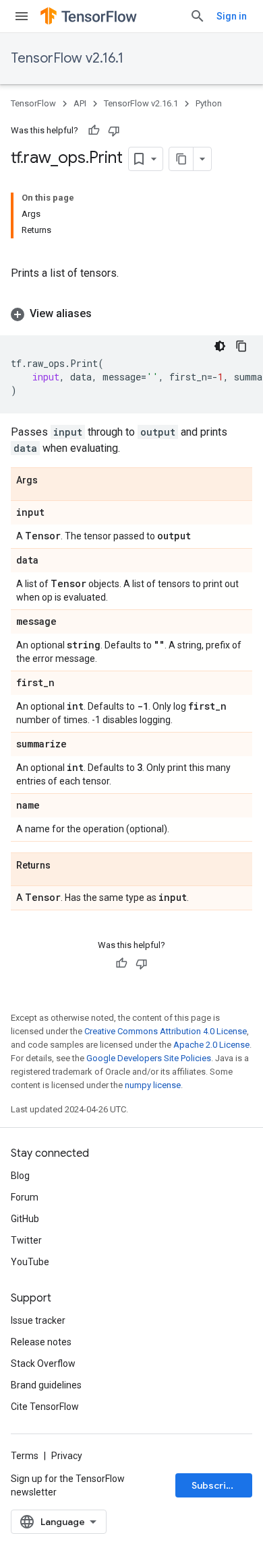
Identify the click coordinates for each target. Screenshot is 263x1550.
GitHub (25, 1218)
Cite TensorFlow (45, 1406)
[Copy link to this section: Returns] (64, 866)
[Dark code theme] (220, 346)
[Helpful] (94, 131)
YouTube (30, 1261)
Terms (24, 1455)
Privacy (66, 1455)
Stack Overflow (43, 1363)
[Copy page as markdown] (181, 158)
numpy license (153, 1085)
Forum (24, 1197)
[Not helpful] (114, 131)
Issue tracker (38, 1320)
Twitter (26, 1240)
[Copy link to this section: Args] (51, 481)
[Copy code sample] (241, 346)
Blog (20, 1175)
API (80, 103)
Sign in (231, 16)
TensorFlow (33, 103)
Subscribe (215, 1485)
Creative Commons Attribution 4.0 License (165, 1031)
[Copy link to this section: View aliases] (105, 314)
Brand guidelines (46, 1385)
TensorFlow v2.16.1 (67, 58)
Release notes (41, 1342)
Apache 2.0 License (211, 1045)
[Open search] (197, 16)
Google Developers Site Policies (148, 1058)
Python (209, 103)
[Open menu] (21, 16)
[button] (131, 314)
